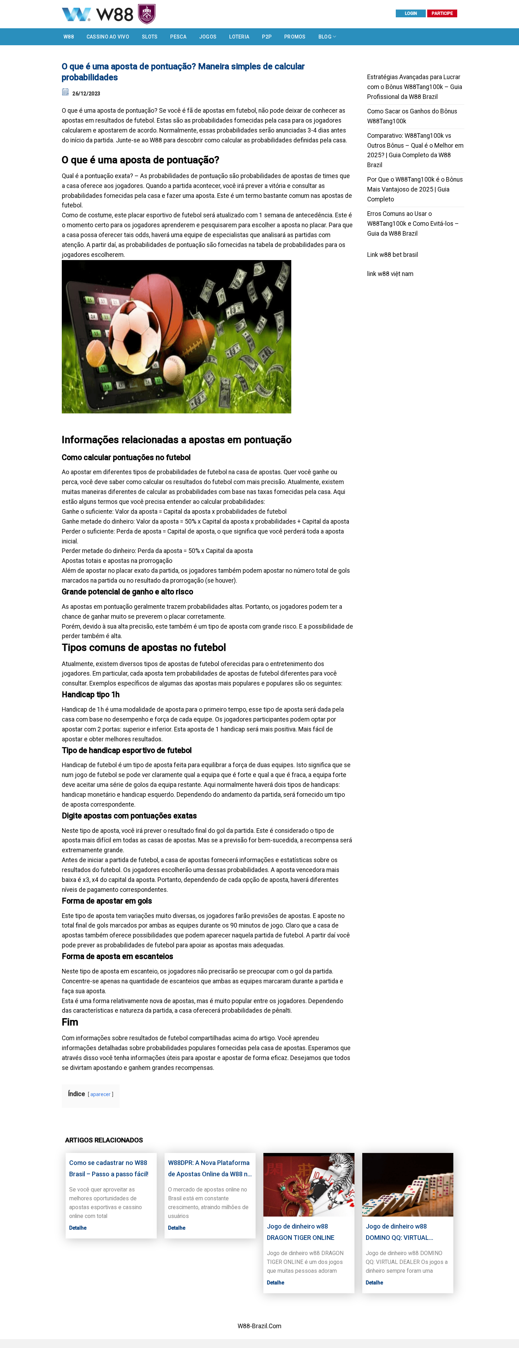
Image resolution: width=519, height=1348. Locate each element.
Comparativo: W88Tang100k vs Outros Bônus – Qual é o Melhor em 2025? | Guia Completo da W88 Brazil (415, 150)
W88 (69, 37)
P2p (267, 37)
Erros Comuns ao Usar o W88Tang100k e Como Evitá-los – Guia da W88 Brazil (413, 223)
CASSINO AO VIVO (107, 37)
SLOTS (149, 37)
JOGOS (207, 37)
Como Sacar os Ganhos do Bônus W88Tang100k (412, 116)
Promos (295, 37)
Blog (325, 37)
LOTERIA (239, 37)
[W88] (136, 14)
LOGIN (411, 13)
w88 (383, 273)
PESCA (178, 37)
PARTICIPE (442, 13)
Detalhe (77, 1228)
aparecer (100, 1094)
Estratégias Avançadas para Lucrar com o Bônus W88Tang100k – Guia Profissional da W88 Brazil (414, 86)
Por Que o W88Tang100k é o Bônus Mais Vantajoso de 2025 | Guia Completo (415, 189)
